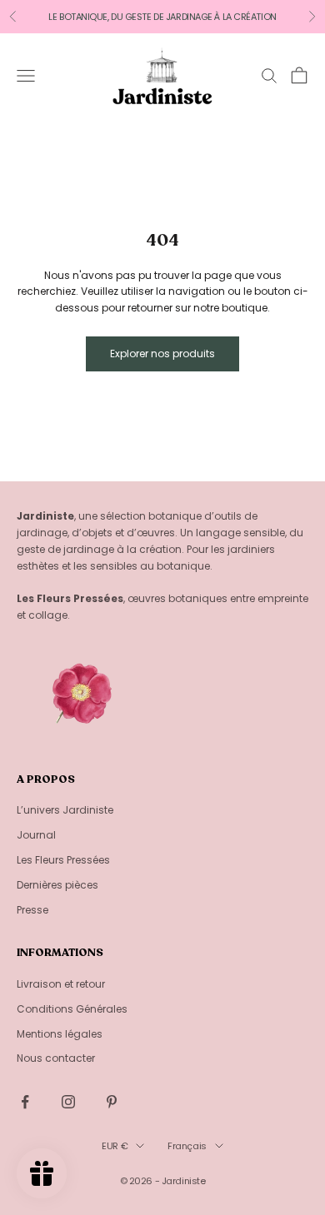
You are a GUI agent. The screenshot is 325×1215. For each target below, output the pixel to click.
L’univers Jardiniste (65, 810)
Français (187, 1146)
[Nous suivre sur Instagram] (68, 1101)
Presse (32, 910)
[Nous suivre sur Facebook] (25, 1101)
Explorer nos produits (162, 353)
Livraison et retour (61, 984)
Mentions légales (59, 1034)
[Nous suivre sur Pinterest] (111, 1101)
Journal (36, 835)
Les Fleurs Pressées (63, 860)
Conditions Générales (72, 1009)
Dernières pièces (57, 885)
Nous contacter (56, 1058)
